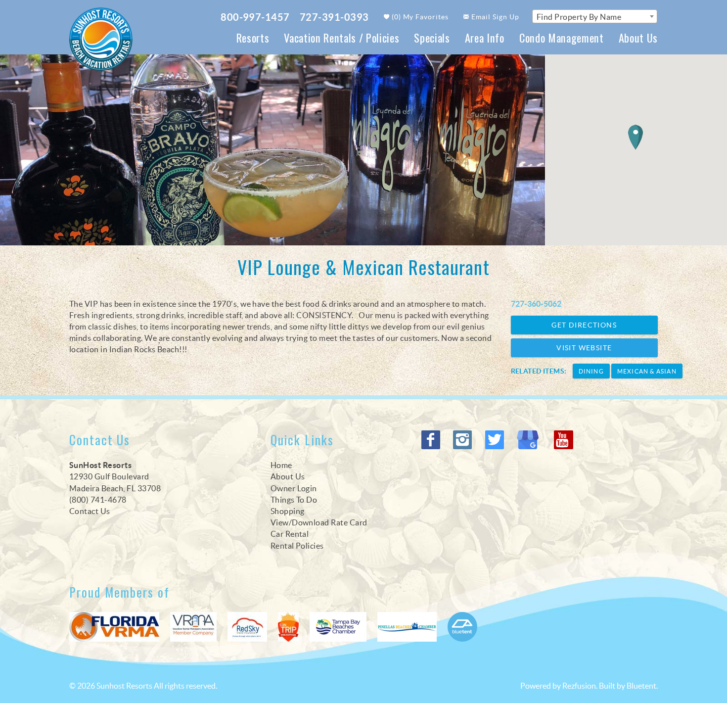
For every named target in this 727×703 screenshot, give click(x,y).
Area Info (484, 37)
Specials (432, 37)
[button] (635, 137)
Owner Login (294, 488)
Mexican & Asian (647, 371)
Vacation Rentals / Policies (341, 37)
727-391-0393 (334, 17)
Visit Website (584, 348)
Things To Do (294, 499)
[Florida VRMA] (114, 627)
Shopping (288, 511)
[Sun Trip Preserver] (288, 627)
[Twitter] (495, 439)
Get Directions (584, 325)
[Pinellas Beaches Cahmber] (407, 627)
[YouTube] (564, 439)
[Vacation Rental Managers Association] (193, 627)
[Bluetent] (462, 627)
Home (281, 465)
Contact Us (89, 511)
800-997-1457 (255, 17)
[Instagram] (463, 439)
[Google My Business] (530, 439)
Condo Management (561, 37)
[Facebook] (431, 439)
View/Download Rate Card (319, 522)
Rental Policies (297, 545)
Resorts (253, 37)
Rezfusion (579, 685)
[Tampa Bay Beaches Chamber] (338, 627)
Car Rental (290, 533)
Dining (591, 371)
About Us (638, 37)
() (419, 17)
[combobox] (594, 16)
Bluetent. (642, 685)
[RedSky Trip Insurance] (247, 627)
